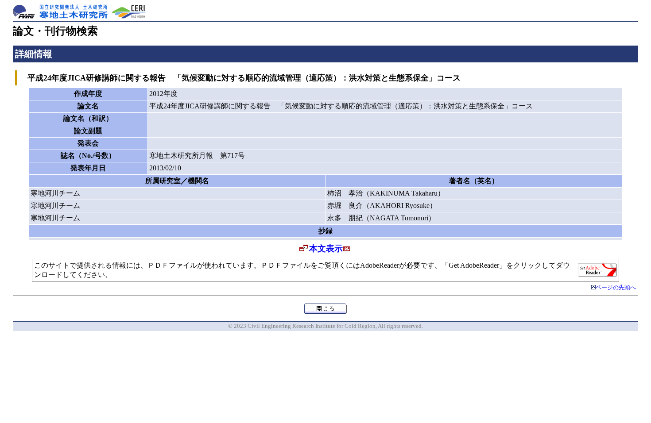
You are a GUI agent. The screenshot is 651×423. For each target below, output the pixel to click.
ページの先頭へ (616, 288)
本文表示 (326, 248)
